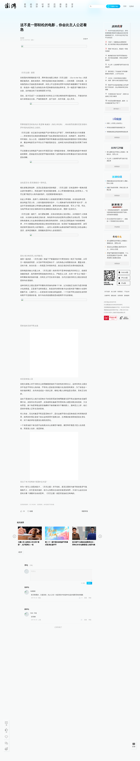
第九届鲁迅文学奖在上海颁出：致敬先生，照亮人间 (117, 153)
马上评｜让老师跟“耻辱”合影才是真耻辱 (117, 160)
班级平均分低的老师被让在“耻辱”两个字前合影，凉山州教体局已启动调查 (117, 87)
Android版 (124, 272)
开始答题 (117, 227)
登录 (124, 6)
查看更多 (117, 137)
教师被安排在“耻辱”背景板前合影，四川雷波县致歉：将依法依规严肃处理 (116, 58)
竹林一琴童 (33, 613)
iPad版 (123, 283)
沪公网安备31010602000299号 (113, 304)
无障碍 (131, 6)
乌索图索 (32, 591)
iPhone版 (124, 278)
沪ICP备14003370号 (110, 302)
